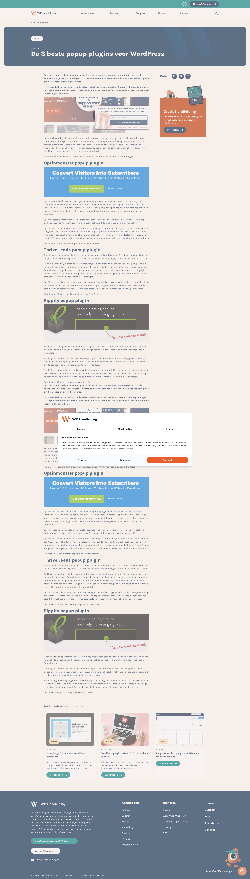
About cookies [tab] (125, 429)
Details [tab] (169, 429)
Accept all (167, 460)
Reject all (82, 460)
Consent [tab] (80, 429)
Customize (125, 460)
